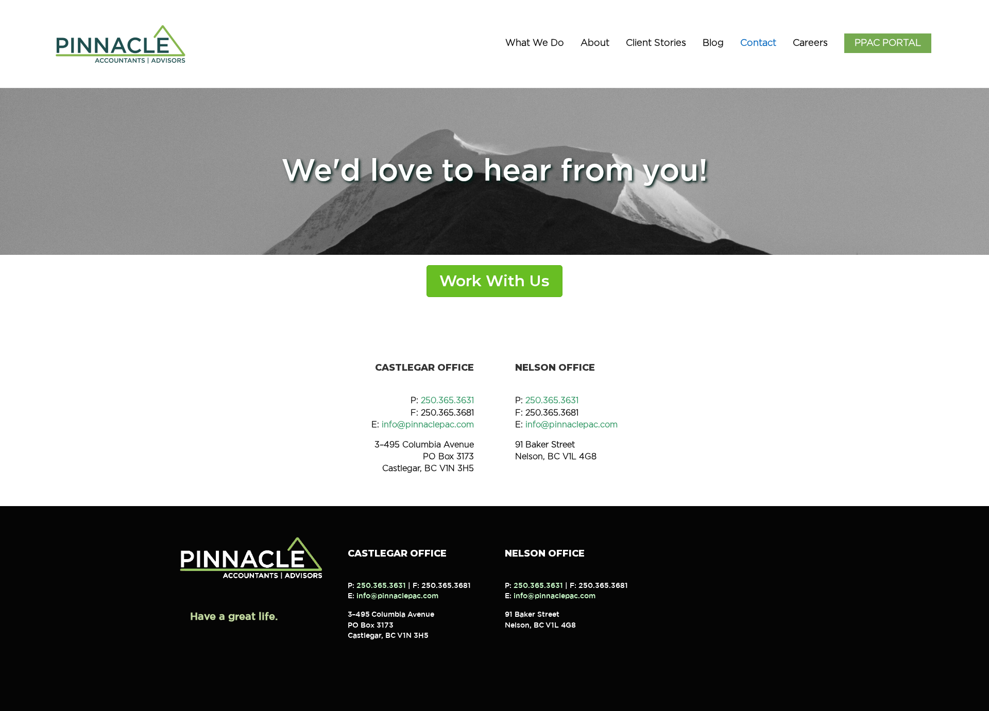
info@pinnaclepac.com (428, 425)
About (595, 43)
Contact (758, 43)
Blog (713, 43)
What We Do (534, 43)
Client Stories (656, 43)
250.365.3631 (447, 400)
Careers (810, 43)
